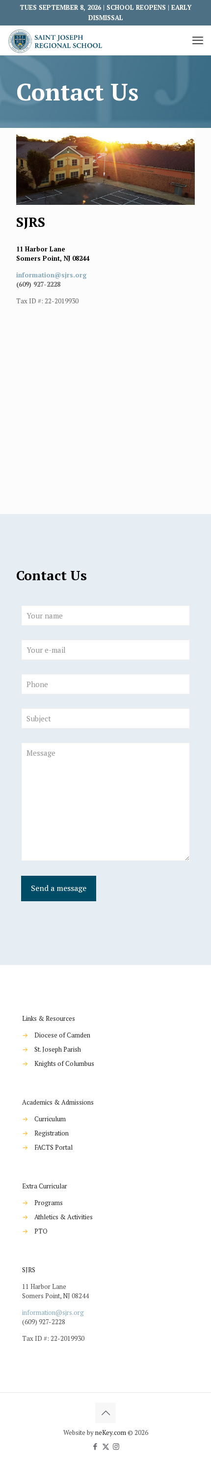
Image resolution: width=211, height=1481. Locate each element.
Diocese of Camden (62, 1035)
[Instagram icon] (116, 1446)
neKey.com (110, 1432)
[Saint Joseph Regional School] (56, 40)
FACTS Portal (53, 1147)
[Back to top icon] (105, 1413)
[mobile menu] (197, 40)
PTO (41, 1231)
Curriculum (50, 1118)
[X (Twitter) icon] (105, 1446)
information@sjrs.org (51, 275)
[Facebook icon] (95, 1446)
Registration (51, 1133)
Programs (48, 1202)
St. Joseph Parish (57, 1049)
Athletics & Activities (63, 1216)
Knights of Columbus (64, 1063)
